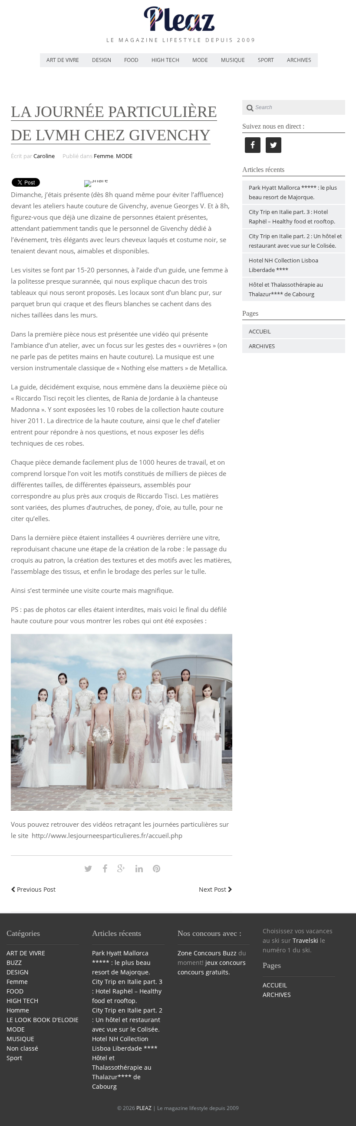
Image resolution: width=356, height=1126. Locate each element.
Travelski (305, 940)
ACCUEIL (260, 331)
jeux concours (225, 962)
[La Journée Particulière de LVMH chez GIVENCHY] (88, 868)
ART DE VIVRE (62, 60)
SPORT (266, 60)
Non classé (22, 1048)
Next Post (213, 889)
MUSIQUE (233, 60)
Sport (14, 1058)
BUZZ (14, 962)
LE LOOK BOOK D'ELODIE (43, 1020)
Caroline (44, 156)
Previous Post (35, 889)
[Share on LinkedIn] (139, 868)
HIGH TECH (165, 60)
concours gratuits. (204, 972)
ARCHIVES (299, 60)
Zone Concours (199, 953)
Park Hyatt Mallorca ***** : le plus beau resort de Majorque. (121, 962)
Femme (103, 156)
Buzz (230, 953)
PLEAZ (144, 1108)
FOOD (131, 60)
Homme (18, 1010)
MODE (200, 60)
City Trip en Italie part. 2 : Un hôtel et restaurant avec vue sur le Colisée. (127, 1019)
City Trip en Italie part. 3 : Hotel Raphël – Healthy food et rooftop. (127, 991)
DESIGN (101, 60)
